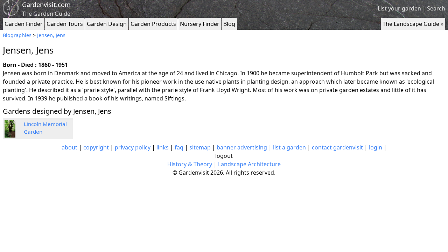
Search (436, 8)
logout (224, 156)
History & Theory (189, 164)
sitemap (200, 147)
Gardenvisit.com (46, 4)
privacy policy (132, 147)
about (69, 147)
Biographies (17, 35)
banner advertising (242, 147)
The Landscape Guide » (413, 24)
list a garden (289, 147)
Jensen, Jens (51, 35)
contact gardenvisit (337, 147)
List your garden (399, 8)
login (375, 147)
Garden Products (153, 24)
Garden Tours (65, 24)
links (162, 147)
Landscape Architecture (249, 164)
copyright (96, 147)
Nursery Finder (199, 24)
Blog (229, 24)
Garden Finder (24, 24)
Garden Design (107, 24)
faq (179, 147)
